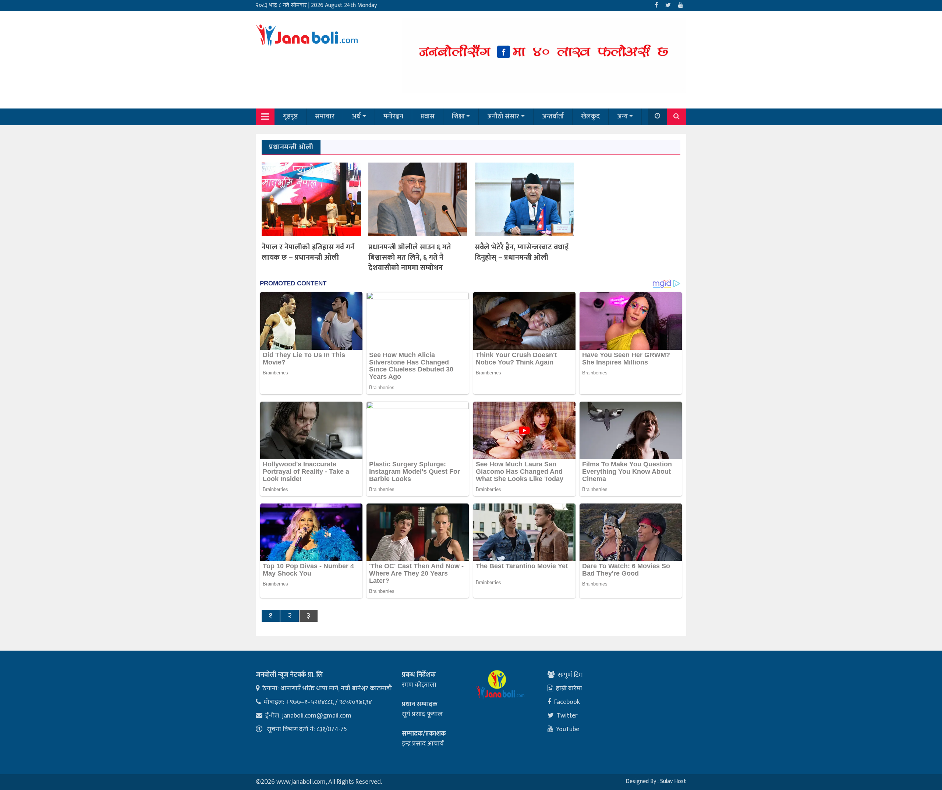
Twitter (567, 715)
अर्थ (356, 116)
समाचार (324, 116)
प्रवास (428, 116)
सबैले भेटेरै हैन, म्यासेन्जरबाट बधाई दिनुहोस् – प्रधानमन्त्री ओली (522, 252)
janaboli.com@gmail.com (316, 715)
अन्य (622, 116)
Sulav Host (673, 781)
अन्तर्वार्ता (553, 116)
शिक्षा (458, 116)
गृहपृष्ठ (290, 116)
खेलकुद (590, 116)
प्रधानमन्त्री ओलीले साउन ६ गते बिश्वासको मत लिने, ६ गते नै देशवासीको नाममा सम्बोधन (409, 257)
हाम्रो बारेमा (569, 688)
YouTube (567, 729)
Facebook (567, 702)
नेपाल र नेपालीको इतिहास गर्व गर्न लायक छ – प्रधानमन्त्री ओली (308, 252)
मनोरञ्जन (393, 116)
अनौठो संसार (503, 116)
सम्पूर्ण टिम (569, 674)
